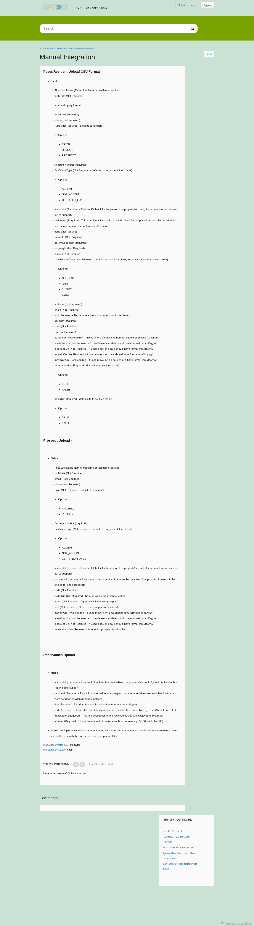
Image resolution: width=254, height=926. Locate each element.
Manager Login (96, 8)
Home (77, 8)
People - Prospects (173, 831)
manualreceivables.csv (55, 744)
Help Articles (61, 48)
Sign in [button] (207, 5)
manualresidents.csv (54, 749)
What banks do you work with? (179, 847)
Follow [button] (209, 54)
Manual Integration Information (82, 48)
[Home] (56, 7)
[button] (76, 764)
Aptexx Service (46, 48)
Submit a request (186, 5)
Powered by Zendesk (238, 923)
